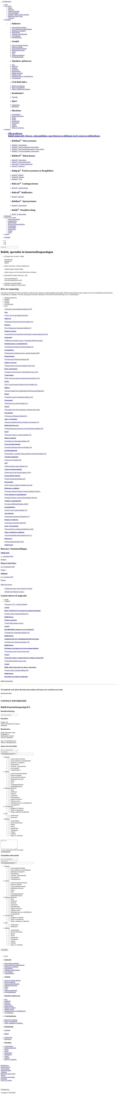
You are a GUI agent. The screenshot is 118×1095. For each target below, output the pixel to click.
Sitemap (3, 1075)
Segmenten (7, 19)
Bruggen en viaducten (18, 86)
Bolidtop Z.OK (17, 179)
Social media (12, 229)
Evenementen (12, 226)
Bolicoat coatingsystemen (20, 188)
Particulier (15, 97)
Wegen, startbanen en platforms (21, 89)
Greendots (11, 18)
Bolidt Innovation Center (15, 16)
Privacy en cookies (6, 1080)
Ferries (14, 119)
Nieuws (14, 219)
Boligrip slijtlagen (17, 175)
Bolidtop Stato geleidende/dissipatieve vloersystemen (28, 149)
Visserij (14, 124)
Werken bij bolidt (6, 1070)
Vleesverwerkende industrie (20, 45)
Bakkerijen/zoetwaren (18, 50)
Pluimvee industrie (17, 47)
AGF (13, 53)
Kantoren (14, 68)
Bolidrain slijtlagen (18, 177)
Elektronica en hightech (19, 31)
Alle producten (54, 134)
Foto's (10, 232)
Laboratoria (15, 70)
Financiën (11, 9)
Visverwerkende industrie (19, 48)
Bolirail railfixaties (18, 197)
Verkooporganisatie (13, 11)
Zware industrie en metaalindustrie (22, 29)
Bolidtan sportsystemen (19, 205)
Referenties (7, 216)
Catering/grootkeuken (18, 55)
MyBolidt (7, 237)
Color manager (5, 1069)
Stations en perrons (17, 73)
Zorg (13, 65)
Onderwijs (15, 66)
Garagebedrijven (16, 37)
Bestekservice (5, 1065)
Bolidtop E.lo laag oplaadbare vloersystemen (25, 151)
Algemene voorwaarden (8, 1077)
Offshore (14, 126)
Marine (14, 118)
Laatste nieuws (12, 221)
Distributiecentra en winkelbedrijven (22, 76)
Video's (10, 231)
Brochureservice (5, 1067)
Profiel (10, 8)
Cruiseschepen (16, 114)
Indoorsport (15, 106)
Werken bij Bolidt (13, 13)
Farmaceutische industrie (19, 27)
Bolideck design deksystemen (21, 162)
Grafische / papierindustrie (19, 34)
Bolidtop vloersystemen (19, 145)
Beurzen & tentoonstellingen (16, 224)
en (5, 242)
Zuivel (14, 52)
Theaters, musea (16, 75)
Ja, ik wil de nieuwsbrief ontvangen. (13, 850)
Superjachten (15, 121)
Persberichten (12, 227)
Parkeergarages (16, 71)
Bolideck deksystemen (19, 160)
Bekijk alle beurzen (6, 584)
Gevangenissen (16, 78)
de (5, 244)
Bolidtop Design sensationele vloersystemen (25, 147)
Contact (6, 234)
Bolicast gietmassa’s (18, 166)
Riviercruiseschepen (18, 116)
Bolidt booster (12, 222)
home (6, 4)
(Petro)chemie (16, 32)
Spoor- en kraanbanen (18, 87)
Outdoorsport (16, 105)
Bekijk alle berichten (7, 681)
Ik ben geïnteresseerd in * (8, 754)
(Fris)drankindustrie (17, 57)
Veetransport (15, 123)
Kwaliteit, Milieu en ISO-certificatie (18, 14)
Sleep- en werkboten (18, 128)
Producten (7, 129)
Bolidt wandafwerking (19, 214)
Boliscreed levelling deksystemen (22, 164)
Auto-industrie (16, 36)
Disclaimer (4, 1079)
